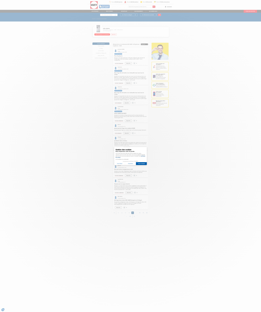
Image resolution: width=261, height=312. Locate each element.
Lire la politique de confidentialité (122, 159)
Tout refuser (119, 163)
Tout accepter (141, 163)
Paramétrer (130, 163)
